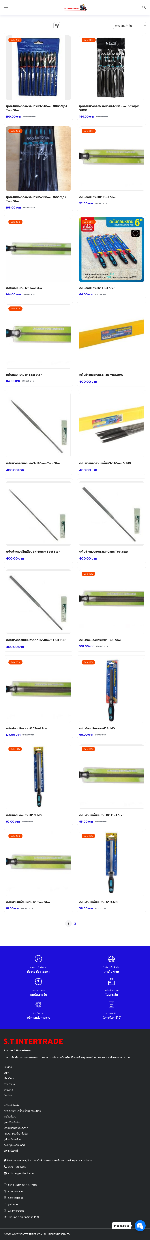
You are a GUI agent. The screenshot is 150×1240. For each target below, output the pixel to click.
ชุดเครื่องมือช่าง (12, 1122)
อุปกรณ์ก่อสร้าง (12, 1139)
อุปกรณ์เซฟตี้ (11, 1151)
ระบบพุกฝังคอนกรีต (14, 1145)
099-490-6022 (17, 1167)
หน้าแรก (8, 1067)
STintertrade (15, 1191)
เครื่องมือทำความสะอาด (16, 1128)
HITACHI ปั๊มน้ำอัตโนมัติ (16, 1134)
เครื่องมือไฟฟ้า (11, 1105)
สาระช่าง (8, 1090)
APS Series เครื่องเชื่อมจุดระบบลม (22, 1111)
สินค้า (7, 1073)
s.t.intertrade (15, 1198)
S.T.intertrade (16, 1211)
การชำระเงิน (10, 1084)
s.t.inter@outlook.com (21, 1173)
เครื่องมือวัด (10, 1117)
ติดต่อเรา (8, 1095)
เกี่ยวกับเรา (9, 1078)
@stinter (13, 1204)
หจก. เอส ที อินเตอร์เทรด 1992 (23, 1217)
